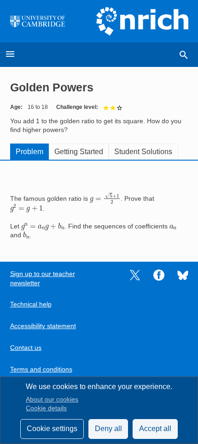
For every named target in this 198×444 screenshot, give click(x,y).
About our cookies (52, 399)
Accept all (155, 428)
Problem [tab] (29, 152)
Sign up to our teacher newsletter (42, 278)
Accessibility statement (43, 326)
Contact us (25, 347)
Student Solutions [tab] (143, 152)
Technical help (31, 304)
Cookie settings (52, 428)
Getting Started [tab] (78, 152)
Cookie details (46, 408)
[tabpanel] (99, 204)
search (183, 54)
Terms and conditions (41, 369)
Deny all (108, 428)
